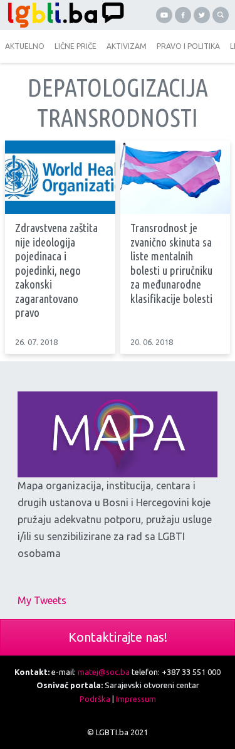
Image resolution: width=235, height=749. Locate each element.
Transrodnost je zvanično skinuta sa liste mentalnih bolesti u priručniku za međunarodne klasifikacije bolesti (171, 263)
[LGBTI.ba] (62, 15)
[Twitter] (202, 15)
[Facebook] (183, 15)
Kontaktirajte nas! (117, 637)
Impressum (136, 698)
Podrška (95, 698)
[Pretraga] (220, 15)
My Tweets (42, 600)
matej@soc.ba (104, 671)
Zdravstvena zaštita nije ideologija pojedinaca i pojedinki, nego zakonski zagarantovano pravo (56, 270)
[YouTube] (164, 15)
